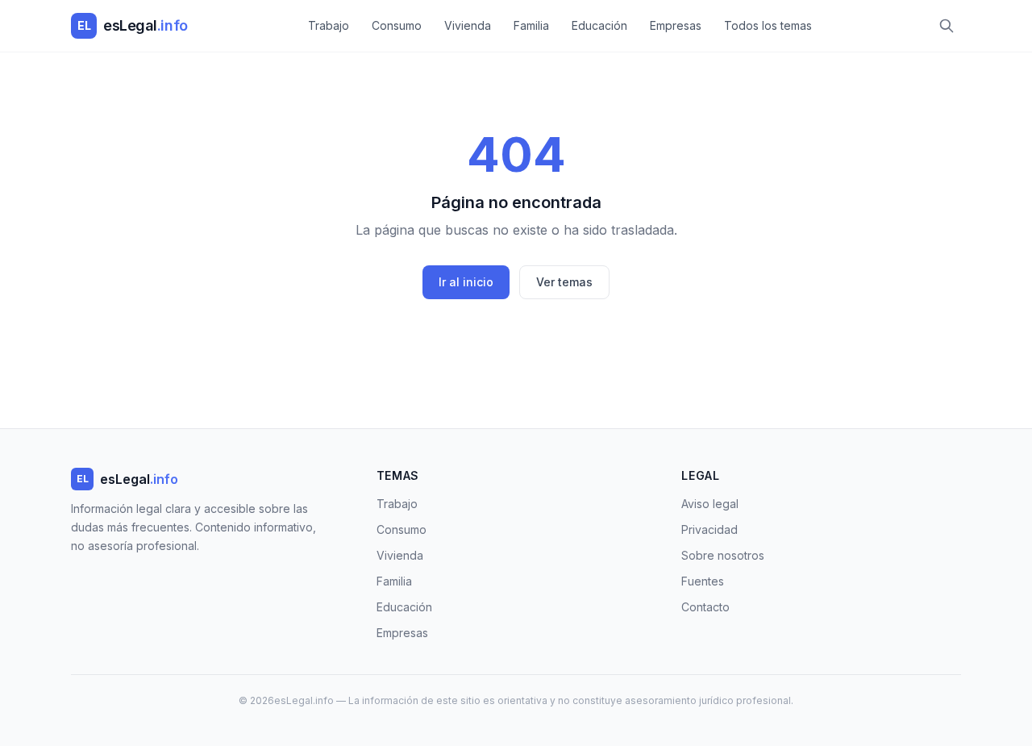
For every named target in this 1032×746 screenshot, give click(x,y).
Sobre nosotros (722, 555)
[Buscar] (946, 25)
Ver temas (564, 282)
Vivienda (467, 25)
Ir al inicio (466, 282)
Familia (531, 25)
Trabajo (328, 25)
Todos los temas (768, 25)
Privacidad (709, 529)
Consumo (397, 25)
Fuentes (702, 581)
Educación (599, 25)
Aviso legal (710, 504)
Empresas (675, 25)
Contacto (705, 607)
